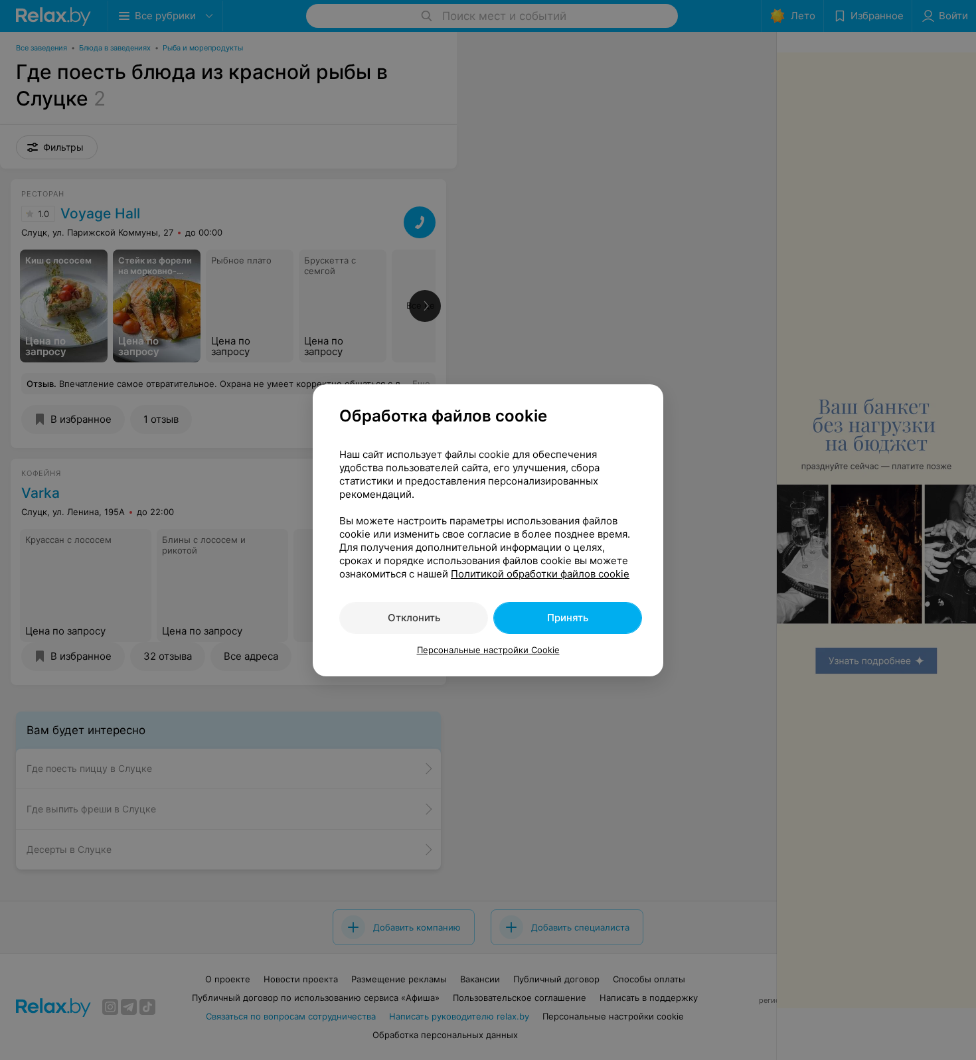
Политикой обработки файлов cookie (540, 574)
